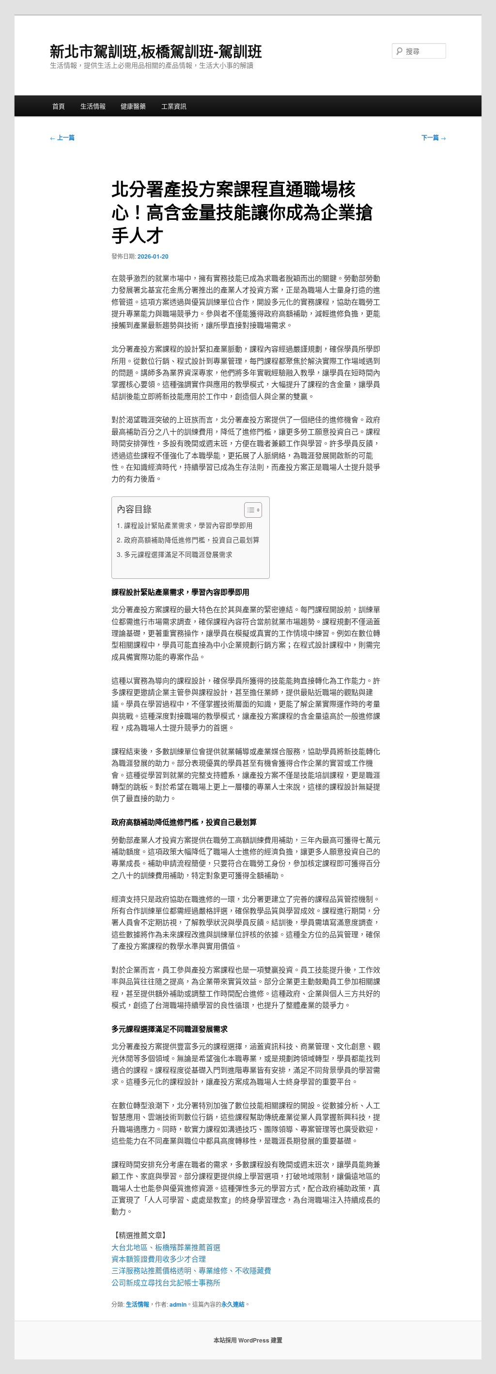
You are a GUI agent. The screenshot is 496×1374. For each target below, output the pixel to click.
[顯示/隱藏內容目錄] (248, 510)
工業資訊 (173, 105)
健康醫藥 (133, 105)
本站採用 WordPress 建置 (248, 1340)
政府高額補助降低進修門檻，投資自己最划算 (192, 539)
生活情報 (93, 105)
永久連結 (233, 1304)
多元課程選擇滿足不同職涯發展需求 (178, 554)
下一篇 (433, 137)
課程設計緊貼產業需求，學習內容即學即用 (188, 525)
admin (178, 1304)
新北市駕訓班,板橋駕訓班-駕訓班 (156, 50)
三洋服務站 (129, 1270)
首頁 (58, 105)
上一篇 (62, 137)
